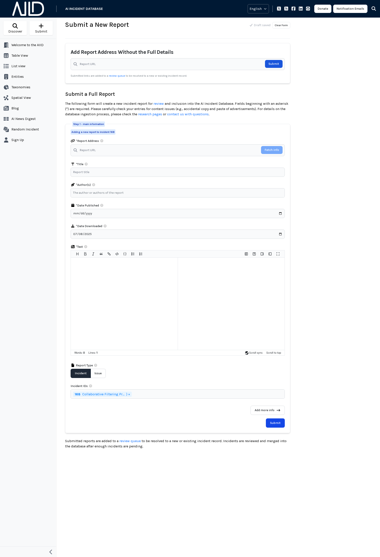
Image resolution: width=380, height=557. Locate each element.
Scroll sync (256, 352)
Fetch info (272, 150)
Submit (274, 64)
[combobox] (179, 192)
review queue (117, 75)
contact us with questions (188, 114)
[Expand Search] (371, 8)
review (158, 103)
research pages (150, 114)
